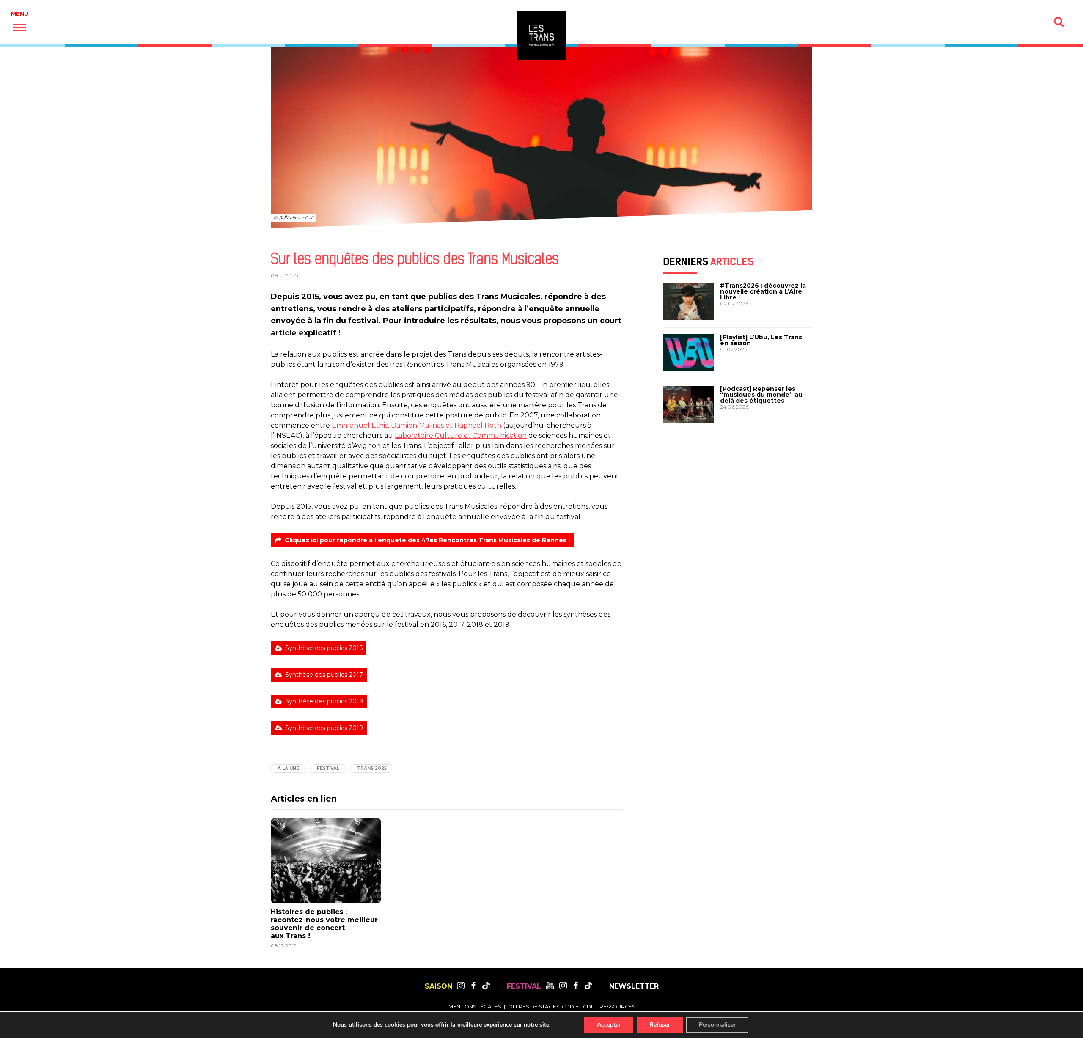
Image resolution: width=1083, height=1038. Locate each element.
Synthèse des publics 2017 (324, 674)
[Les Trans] (541, 35)
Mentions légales (474, 1006)
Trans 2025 (372, 768)
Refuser (659, 1025)
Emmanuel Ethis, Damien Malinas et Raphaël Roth (416, 425)
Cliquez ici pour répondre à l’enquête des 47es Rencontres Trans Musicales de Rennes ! (427, 540)
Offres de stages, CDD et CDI (550, 1006)
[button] (19, 27)
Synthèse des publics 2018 (324, 701)
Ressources (617, 1006)
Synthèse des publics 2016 (324, 648)
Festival (328, 768)
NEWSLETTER (634, 986)
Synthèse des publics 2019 (324, 728)
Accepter (609, 1025)
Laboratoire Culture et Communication (461, 435)
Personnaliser (717, 1025)
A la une (288, 768)
